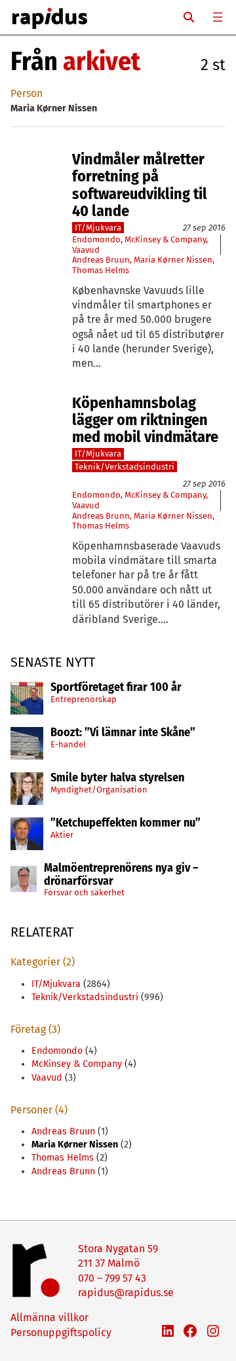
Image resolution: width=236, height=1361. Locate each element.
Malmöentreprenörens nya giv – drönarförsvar (121, 875)
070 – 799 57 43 (112, 1278)
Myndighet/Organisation (99, 789)
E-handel (68, 744)
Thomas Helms (100, 270)
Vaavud (86, 250)
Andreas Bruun (101, 260)
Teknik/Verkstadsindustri (124, 467)
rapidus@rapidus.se (126, 1292)
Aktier (61, 835)
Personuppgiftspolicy (60, 1332)
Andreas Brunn (101, 516)
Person (26, 93)
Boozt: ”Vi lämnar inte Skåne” (122, 732)
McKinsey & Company (165, 239)
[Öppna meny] (218, 17)
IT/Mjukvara (98, 228)
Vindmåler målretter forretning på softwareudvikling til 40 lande (139, 185)
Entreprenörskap (83, 699)
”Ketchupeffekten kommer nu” (125, 823)
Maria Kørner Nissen (173, 260)
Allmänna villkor (49, 1317)
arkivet (101, 61)
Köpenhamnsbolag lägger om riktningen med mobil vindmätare (145, 420)
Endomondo (96, 239)
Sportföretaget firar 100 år (116, 687)
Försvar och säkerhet (84, 892)
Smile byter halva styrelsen (117, 778)
